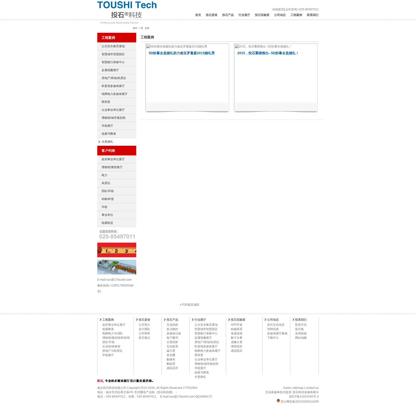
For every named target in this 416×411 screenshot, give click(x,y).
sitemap (298, 388)
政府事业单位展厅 (113, 159)
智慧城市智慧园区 (113, 54)
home (287, 388)
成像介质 (236, 342)
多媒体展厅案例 (277, 333)
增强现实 (236, 346)
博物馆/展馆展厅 (112, 167)
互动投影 (172, 324)
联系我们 (312, 15)
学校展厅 (107, 125)
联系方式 (301, 324)
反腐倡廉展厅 (110, 70)
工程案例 (296, 15)
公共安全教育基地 (113, 46)
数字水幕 (236, 337)
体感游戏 (236, 333)
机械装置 (236, 329)
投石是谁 (211, 15)
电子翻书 (172, 337)
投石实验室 (262, 15)
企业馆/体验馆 (111, 346)
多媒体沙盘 (174, 333)
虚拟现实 (236, 350)
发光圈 (171, 355)
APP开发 (236, 324)
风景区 (106, 183)
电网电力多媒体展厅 (115, 94)
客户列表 (108, 150)
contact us (312, 388)
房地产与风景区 (112, 350)
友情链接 (301, 333)
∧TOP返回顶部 (189, 304)
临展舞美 (108, 329)
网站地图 (301, 337)
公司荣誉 (144, 333)
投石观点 (144, 337)
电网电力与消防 (112, 333)
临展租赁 (107, 223)
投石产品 (228, 15)
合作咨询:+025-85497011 (302, 9)
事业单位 (107, 215)
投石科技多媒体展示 (306, 392)
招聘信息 (273, 329)
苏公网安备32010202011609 (299, 401)
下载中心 (273, 337)
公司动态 (280, 15)
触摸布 (171, 359)
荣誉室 (106, 102)
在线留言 (278, 9)
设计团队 (144, 329)
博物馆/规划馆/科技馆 (116, 337)
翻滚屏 (171, 363)
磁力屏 (171, 350)
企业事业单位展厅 (113, 110)
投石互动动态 (276, 324)
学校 (104, 207)
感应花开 (172, 368)
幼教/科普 (108, 199)
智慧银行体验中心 (113, 62)
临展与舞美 (109, 133)
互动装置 (172, 346)
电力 (104, 175)
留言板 (299, 329)
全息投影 (172, 342)
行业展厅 (244, 15)
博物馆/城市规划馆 (113, 117)
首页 (198, 15)
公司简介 (144, 324)
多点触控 (172, 329)
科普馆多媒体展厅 (113, 86)
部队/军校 (108, 191)
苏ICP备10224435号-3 (304, 396)
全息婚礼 (107, 141)
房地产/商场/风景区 (114, 78)
